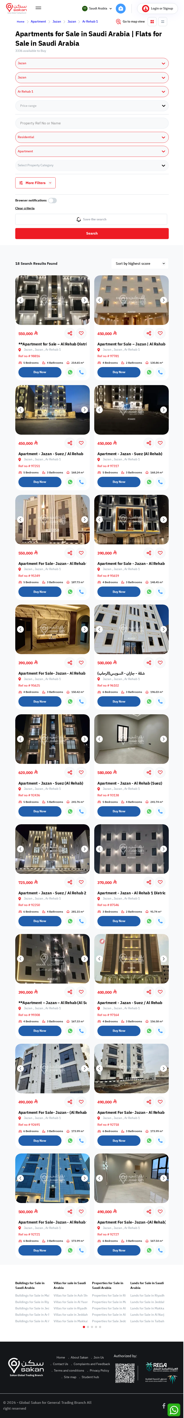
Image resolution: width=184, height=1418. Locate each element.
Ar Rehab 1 (90, 21)
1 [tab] (84, 1327)
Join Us (97, 1357)
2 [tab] (88, 1327)
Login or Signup (162, 8)
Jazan (57, 21)
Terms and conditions (68, 1370)
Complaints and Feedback (90, 1364)
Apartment (38, 21)
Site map (68, 1377)
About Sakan (78, 1357)
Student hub (89, 1377)
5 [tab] (100, 1327)
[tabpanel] (32, 1302)
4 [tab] (96, 1327)
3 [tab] (92, 1327)
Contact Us (59, 1364)
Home (20, 22)
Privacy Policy (98, 1370)
